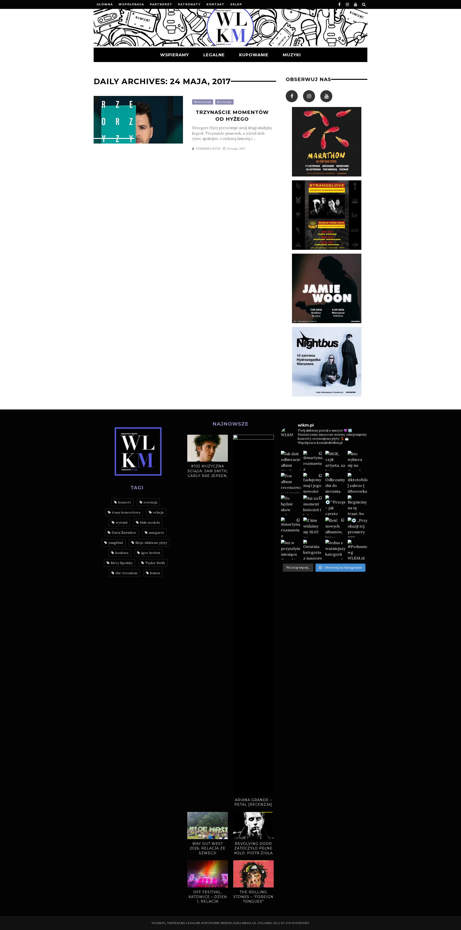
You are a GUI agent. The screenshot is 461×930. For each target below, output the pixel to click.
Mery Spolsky (122, 563)
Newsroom (202, 102)
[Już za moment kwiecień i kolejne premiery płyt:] (313, 505)
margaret (156, 532)
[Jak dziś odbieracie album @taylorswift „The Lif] (291, 461)
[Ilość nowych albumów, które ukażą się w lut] (335, 527)
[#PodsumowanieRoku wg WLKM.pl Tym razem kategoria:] (358, 550)
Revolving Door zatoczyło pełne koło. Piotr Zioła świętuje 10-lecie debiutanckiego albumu (253, 855)
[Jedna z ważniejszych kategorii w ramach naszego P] (335, 550)
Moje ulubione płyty (151, 542)
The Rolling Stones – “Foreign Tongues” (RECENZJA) (253, 899)
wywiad (121, 522)
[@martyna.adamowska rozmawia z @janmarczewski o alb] (291, 527)
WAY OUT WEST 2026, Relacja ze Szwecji (207, 848)
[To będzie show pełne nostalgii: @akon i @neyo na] (291, 505)
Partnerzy (161, 4)
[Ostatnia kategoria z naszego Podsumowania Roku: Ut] (313, 550)
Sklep (236, 4)
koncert (124, 502)
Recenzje (224, 102)
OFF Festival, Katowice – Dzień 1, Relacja (207, 897)
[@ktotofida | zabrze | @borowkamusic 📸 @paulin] (358, 483)
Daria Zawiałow (124, 532)
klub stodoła (150, 522)
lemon (155, 573)
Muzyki (292, 54)
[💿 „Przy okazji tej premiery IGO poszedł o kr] (358, 527)
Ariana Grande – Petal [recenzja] (253, 802)
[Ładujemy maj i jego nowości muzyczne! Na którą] (313, 483)
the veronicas (126, 573)
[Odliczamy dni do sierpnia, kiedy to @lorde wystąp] (335, 483)
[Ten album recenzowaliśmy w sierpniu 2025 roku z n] (291, 483)
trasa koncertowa (126, 512)
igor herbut (150, 553)
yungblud (115, 542)
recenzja (150, 502)
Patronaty (189, 4)
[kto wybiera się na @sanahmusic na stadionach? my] (358, 461)
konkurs (121, 553)
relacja (158, 512)
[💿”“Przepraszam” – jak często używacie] (335, 505)
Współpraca (131, 4)
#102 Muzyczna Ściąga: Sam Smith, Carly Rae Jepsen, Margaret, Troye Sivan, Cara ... (208, 475)
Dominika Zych (208, 148)
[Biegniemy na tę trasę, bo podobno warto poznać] (358, 505)
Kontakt (215, 4)
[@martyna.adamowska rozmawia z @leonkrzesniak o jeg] (313, 461)
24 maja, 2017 (236, 148)
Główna (105, 4)
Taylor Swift (155, 563)
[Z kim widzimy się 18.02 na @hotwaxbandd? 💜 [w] (313, 527)
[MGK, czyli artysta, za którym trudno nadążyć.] (335, 461)
